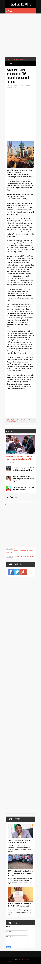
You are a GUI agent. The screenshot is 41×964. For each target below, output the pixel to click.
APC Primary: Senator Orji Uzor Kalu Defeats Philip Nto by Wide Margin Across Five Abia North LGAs (20, 873)
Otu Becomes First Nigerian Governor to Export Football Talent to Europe (19, 841)
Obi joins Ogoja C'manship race (24, 556)
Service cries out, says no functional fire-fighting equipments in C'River (23, 469)
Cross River (20, 420)
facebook (11, 572)
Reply (23, 85)
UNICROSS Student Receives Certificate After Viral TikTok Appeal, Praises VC (19, 905)
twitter (17, 572)
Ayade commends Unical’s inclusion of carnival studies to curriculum (19, 550)
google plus (23, 572)
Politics (14, 421)
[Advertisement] (20, 36)
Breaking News (19, 59)
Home (8, 59)
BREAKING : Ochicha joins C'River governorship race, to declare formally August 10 (23, 478)
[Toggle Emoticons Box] (6, 505)
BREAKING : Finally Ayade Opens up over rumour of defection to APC (19, 457)
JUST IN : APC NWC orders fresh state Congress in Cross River (23, 488)
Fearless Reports (20, 4)
